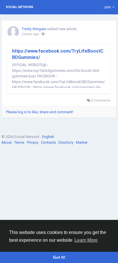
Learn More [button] (86, 240)
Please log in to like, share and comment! (39, 112)
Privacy (33, 142)
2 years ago (30, 34)
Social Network (19, 7)
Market (81, 142)
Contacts (49, 142)
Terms (19, 142)
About (7, 142)
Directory (66, 142)
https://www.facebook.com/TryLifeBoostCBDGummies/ (57, 54)
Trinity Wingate (34, 29)
